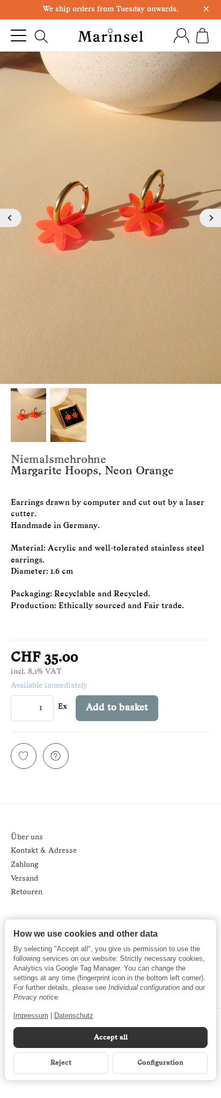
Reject (60, 1062)
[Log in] (181, 35)
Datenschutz (73, 1015)
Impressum (30, 1015)
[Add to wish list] (23, 756)
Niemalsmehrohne (58, 460)
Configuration (160, 1062)
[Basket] (202, 35)
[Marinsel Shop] (110, 35)
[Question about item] (56, 756)
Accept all (111, 1037)
